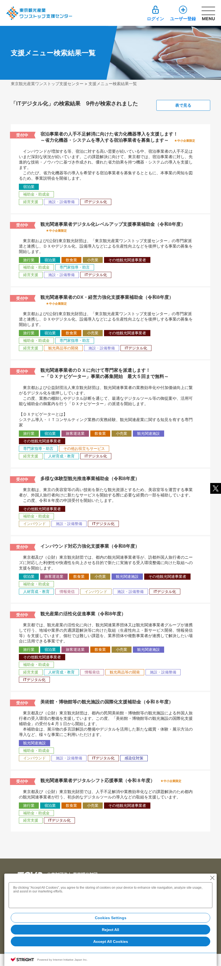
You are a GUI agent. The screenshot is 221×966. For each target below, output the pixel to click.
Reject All (110, 929)
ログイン (155, 18)
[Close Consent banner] (212, 878)
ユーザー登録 (183, 18)
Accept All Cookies (110, 941)
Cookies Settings (110, 918)
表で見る (183, 105)
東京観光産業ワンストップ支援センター (47, 83)
